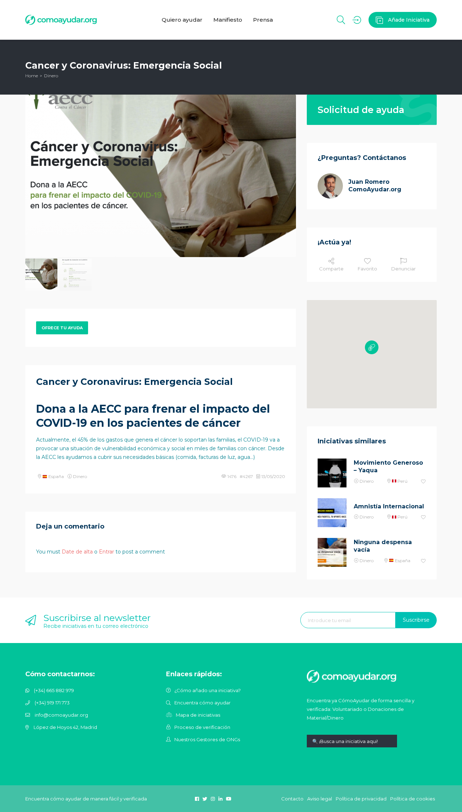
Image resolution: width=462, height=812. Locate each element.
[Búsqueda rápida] (352, 746)
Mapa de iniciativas (198, 715)
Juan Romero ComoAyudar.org (374, 185)
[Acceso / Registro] (356, 20)
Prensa (263, 19)
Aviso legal (319, 799)
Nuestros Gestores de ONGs (207, 739)
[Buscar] (341, 20)
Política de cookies (412, 799)
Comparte (331, 269)
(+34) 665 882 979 (54, 690)
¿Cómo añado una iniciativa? (207, 690)
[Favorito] (423, 482)
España (55, 476)
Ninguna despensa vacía (383, 546)
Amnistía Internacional (389, 506)
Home (31, 75)
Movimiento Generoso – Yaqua (388, 466)
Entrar (106, 551)
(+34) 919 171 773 (52, 702)
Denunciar (403, 269)
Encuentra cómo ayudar (202, 702)
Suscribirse (416, 620)
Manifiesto (227, 19)
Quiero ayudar (182, 19)
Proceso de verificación (202, 727)
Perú (401, 481)
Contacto (292, 799)
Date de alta (77, 551)
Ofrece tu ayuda (62, 327)
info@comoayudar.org (61, 715)
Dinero (51, 75)
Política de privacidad (361, 799)
